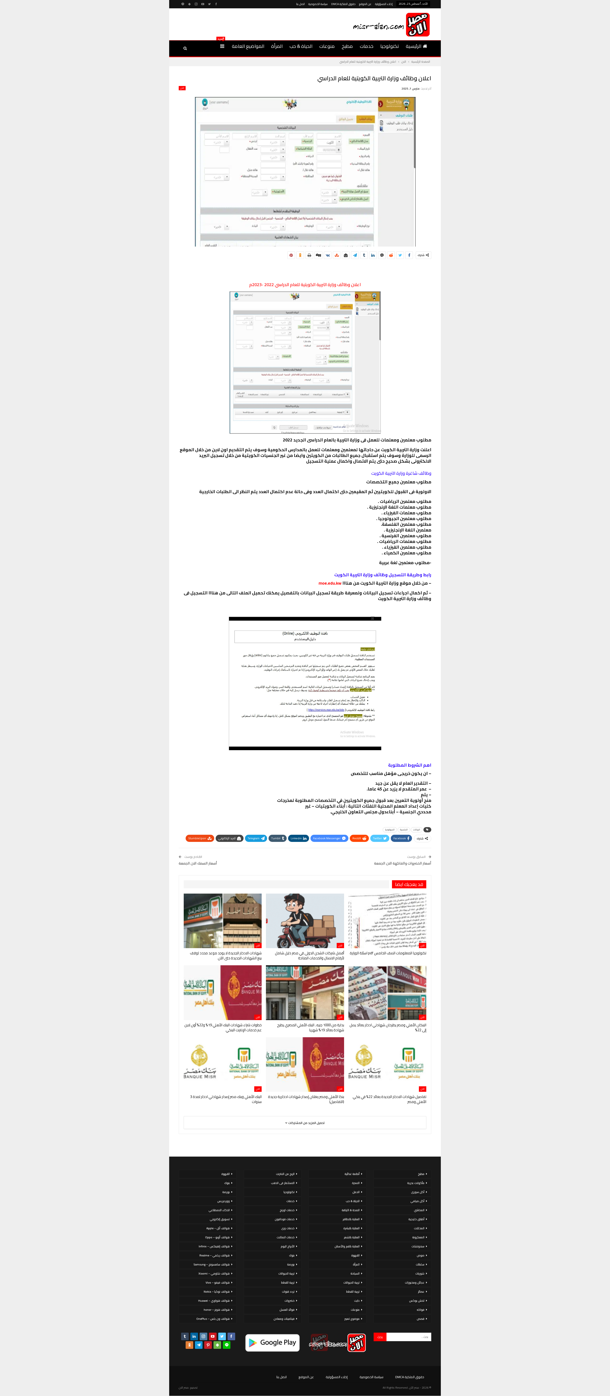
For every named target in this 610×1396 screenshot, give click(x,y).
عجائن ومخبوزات (414, 1282)
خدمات (366, 46)
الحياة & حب (301, 46)
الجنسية (404, 829)
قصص (420, 1318)
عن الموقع (365, 4)
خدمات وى (288, 1228)
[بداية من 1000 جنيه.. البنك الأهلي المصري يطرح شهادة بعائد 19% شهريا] (305, 992)
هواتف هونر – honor (217, 1309)
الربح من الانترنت (285, 1174)
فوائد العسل (287, 1309)
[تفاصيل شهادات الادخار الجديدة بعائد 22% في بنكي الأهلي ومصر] (387, 1064)
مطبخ (347, 46)
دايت (357, 1300)
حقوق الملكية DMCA (343, 4)
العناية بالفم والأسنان (347, 1246)
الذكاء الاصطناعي (219, 1210)
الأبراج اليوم (288, 1246)
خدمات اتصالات (286, 1237)
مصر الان (184, 1387)
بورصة (291, 1264)
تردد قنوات (288, 1291)
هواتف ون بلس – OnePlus (213, 1318)
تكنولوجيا (389, 46)
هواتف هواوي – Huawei (214, 1300)
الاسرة (356, 1183)
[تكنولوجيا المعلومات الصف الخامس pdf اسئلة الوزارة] (387, 921)
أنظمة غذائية (352, 1174)
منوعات (327, 46)
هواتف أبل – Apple (218, 1228)
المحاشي (419, 1210)
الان (182, 88)
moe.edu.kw (330, 583)
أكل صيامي (417, 1201)
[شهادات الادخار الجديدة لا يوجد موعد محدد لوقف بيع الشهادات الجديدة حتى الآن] (223, 921)
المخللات (419, 1228)
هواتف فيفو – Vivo (218, 1282)
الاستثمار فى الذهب (283, 1183)
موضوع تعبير (352, 1318)
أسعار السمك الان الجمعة (198, 863)
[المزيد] (222, 46)
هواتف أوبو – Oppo (217, 1237)
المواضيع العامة (248, 46)
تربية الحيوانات (351, 1282)
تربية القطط (353, 1291)
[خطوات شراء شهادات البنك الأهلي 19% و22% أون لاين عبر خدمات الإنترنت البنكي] (223, 992)
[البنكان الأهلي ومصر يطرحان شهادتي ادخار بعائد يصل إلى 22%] (387, 992)
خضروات (290, 1300)
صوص (420, 1255)
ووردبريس (223, 1201)
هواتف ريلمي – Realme (214, 1255)
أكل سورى (417, 1192)
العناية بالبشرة (351, 1228)
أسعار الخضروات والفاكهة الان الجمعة (402, 863)
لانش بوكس (416, 1300)
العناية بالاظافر (351, 1219)
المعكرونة (418, 1237)
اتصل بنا (300, 4)
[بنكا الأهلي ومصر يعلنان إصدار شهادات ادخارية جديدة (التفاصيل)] (305, 1064)
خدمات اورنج (287, 1210)
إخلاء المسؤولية (384, 4)
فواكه (420, 1309)
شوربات (419, 1273)
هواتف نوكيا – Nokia (217, 1291)
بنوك (292, 1255)
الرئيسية (413, 46)
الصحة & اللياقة (351, 1210)
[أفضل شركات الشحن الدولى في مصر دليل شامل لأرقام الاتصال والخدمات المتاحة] (305, 921)
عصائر (421, 1291)
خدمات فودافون (285, 1219)
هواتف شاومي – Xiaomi (214, 1273)
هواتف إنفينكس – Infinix (214, 1246)
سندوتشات (418, 1246)
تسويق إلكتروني (220, 1219)
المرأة (277, 46)
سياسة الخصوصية (318, 4)
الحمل (356, 1192)
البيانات (416, 829)
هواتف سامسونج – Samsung (211, 1264)
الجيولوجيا (390, 829)
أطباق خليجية (416, 1219)
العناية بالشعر (352, 1237)
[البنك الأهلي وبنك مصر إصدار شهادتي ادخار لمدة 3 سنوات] (223, 1064)
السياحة (355, 1273)
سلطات (420, 1264)
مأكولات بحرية (415, 1183)
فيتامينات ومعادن (284, 1318)
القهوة (355, 1255)
